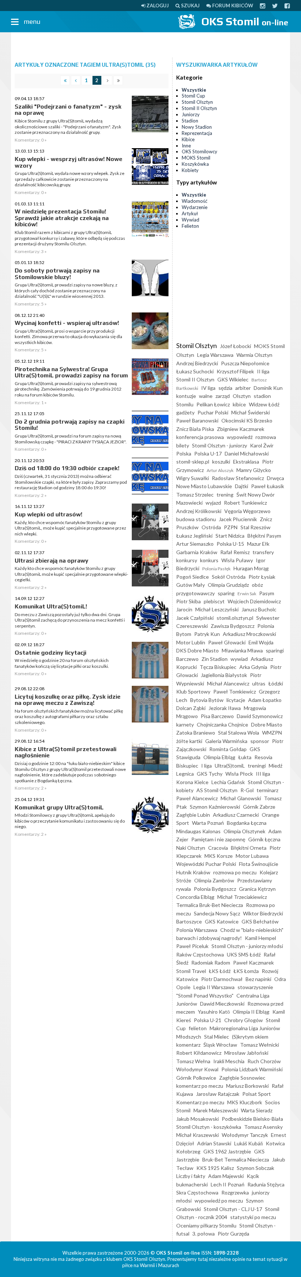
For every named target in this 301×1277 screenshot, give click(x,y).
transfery (263, 552)
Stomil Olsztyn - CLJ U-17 (233, 1209)
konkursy (186, 560)
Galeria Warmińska (226, 741)
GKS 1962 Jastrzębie (227, 1151)
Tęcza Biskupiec (218, 667)
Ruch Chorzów (264, 1061)
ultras (258, 683)
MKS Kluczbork (244, 1102)
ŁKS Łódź (220, 971)
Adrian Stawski (214, 1143)
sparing (226, 593)
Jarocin (184, 609)
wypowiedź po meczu (219, 1200)
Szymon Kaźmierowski (215, 807)
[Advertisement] (150, 45)
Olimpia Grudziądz (228, 585)
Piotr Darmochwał (222, 979)
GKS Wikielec (233, 379)
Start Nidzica (229, 536)
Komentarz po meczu (200, 1102)
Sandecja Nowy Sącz (217, 913)
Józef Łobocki (235, 346)
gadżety (185, 412)
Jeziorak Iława (224, 708)
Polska (183, 453)
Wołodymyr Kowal (197, 1069)
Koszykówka (195, 164)
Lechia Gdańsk (228, 782)
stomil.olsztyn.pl (235, 618)
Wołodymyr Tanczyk (245, 1135)
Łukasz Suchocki (195, 371)
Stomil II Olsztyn (199, 108)
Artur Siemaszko (195, 544)
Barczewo (187, 659)
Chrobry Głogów (243, 1020)
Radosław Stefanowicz (238, 478)
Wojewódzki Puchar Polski (206, 864)
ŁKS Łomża (246, 971)
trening (225, 494)
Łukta (244, 757)
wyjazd (213, 503)
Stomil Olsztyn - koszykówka (208, 1127)
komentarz (188, 1045)
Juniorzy (191, 114)
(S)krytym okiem (250, 1036)
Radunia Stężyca (265, 1184)
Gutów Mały (190, 585)
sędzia (225, 388)
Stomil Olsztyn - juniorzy (219, 445)
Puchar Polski (212, 412)
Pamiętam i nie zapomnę (218, 839)
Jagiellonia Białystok (224, 675)
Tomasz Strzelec (195, 494)
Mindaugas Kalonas (198, 831)
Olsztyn (242, 396)
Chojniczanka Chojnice (222, 724)
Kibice (188, 139)
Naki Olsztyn (190, 848)
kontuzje (186, 396)
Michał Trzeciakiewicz (242, 897)
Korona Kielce (192, 782)
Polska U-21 (207, 1020)
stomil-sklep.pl (192, 461)
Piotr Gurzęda (233, 1233)
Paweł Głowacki (227, 642)
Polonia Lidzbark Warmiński (252, 1069)
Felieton (190, 226)
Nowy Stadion (197, 127)
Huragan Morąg (251, 568)
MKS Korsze (218, 856)
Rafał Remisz (235, 552)
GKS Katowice (222, 921)
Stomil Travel (191, 971)
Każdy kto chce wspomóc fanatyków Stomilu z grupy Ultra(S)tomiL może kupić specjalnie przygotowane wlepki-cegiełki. (71, 574)
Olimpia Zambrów (214, 880)
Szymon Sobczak (255, 1168)
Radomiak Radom (210, 962)
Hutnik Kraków (193, 872)
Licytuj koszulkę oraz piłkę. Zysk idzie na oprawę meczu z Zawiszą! (67, 700)
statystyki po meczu (253, 1217)
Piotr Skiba (188, 601)
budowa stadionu (196, 519)
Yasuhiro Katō (214, 1012)
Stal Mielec (216, 1036)
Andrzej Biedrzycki (197, 363)
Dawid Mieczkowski (222, 1003)
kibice (239, 404)
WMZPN (272, 732)
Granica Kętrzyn (257, 889)
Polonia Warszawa (196, 930)
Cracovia (218, 848)
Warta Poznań (208, 823)
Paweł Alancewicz (197, 798)
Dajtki (241, 486)
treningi (257, 765)
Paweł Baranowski (197, 420)
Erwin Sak (246, 593)
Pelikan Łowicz (213, 404)
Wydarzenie (194, 207)
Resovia (263, 757)
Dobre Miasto (266, 724)
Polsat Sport (256, 1094)
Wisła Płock (239, 774)
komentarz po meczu (199, 1086)
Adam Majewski (226, 1176)
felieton (198, 1028)
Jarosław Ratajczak (217, 1094)
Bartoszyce (189, 921)
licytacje (235, 700)
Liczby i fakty (190, 1176)
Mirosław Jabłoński (246, 1053)
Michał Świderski (250, 412)
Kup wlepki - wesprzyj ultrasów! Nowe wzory (68, 162)
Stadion (190, 121)
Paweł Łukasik (267, 486)
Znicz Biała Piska (195, 429)
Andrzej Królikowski (198, 511)
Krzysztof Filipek (235, 371)
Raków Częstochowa (200, 954)
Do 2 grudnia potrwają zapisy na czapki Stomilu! (69, 425)
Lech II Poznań (227, 1184)
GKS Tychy (209, 774)
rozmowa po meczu (235, 872)
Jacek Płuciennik (238, 519)
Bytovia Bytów (207, 700)
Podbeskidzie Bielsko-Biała (252, 1119)
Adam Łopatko (265, 700)
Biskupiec (187, 765)
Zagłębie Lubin (193, 815)
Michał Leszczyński (217, 609)
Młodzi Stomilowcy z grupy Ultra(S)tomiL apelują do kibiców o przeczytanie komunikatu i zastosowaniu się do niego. (70, 820)
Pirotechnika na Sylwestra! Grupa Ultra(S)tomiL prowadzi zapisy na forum (71, 372)
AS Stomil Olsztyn (216, 790)
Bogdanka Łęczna (246, 823)
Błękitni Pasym (264, 536)
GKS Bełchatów (260, 921)
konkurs (209, 560)
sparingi (275, 650)
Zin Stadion (215, 659)
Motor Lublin (190, 642)
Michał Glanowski (241, 798)
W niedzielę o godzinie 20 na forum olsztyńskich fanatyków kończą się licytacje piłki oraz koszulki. (62, 663)
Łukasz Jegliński (194, 536)
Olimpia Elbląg (219, 757)
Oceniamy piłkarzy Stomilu (206, 1225)
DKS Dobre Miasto (197, 650)
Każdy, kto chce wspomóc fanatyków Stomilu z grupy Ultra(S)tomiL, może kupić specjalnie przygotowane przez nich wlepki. (70, 528)
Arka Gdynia (253, 667)
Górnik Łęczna (264, 839)
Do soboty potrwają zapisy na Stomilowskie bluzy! (57, 274)
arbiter (243, 388)
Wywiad (190, 220)
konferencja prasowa (200, 437)
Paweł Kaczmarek (253, 962)
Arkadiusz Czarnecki (236, 815)
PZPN (230, 527)
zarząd (222, 396)
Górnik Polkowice (196, 1078)
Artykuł (190, 213)
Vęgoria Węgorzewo (247, 511)
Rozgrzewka (235, 1192)
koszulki (221, 461)
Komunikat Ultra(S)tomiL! (51, 606)
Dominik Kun (268, 388)
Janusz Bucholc (259, 609)
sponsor (259, 741)
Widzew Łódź (264, 404)
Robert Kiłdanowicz (198, 1053)
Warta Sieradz (256, 1110)
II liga (263, 371)
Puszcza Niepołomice (245, 363)
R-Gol (247, 790)
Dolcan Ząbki (191, 708)
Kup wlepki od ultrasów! (48, 514)
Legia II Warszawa (214, 987)
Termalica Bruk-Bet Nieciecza (209, 905)
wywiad (239, 659)
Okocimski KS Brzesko (246, 420)
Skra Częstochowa (197, 1192)
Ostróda (211, 527)
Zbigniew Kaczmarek (240, 429)
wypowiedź (240, 437)
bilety (182, 445)
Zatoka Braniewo (195, 732)
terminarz (267, 790)
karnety (185, 724)
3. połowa (203, 1233)
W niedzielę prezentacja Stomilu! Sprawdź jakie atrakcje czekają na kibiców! (62, 218)
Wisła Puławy (237, 560)
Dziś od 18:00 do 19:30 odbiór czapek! (67, 468)
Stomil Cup (193, 96)
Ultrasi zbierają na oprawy (51, 560)
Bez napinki (258, 979)
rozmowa (265, 437)
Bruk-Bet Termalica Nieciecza (235, 1159)
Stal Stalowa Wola (238, 732)
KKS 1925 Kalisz (215, 1168)
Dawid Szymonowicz (260, 716)
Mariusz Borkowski (247, 1086)
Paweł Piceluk (192, 946)
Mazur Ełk (258, 544)
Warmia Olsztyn (254, 355)
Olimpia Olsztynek (244, 831)
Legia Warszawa (215, 355)
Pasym (266, 593)
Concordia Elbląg (195, 897)
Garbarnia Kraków (196, 552)
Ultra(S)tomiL (230, 765)
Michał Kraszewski (197, 1135)
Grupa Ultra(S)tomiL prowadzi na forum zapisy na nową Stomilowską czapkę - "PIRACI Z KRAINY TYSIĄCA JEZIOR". (71, 438)
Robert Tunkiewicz (245, 503)
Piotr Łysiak (262, 577)
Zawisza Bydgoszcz (232, 626)
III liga (263, 774)
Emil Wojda (261, 642)
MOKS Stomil (196, 158)
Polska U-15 (230, 544)
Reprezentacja (197, 133)
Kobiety (190, 170)
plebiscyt (214, 601)
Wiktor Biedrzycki (263, 913)
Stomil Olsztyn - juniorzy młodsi (247, 946)
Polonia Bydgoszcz (215, 889)
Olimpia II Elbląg (251, 1012)
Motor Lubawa (252, 856)
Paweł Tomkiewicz (234, 691)
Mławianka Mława (242, 650)
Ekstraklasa (246, 461)
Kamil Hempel (260, 938)
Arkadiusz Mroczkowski (249, 634)
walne (206, 396)
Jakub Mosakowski (197, 1119)
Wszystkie (194, 90)
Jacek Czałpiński (195, 618)
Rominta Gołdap (228, 749)
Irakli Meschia (228, 1061)
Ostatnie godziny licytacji (50, 652)
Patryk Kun (207, 634)
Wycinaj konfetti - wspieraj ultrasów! (67, 322)
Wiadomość (194, 201)
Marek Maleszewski (215, 1110)
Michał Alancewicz (228, 683)
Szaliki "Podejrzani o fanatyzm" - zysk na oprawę (68, 110)
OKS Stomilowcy (199, 151)
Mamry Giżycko (253, 470)
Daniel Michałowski (247, 453)
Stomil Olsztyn (197, 102)
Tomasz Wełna (193, 1061)
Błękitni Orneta (248, 848)
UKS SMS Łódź (244, 954)
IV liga (208, 388)
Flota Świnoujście (258, 864)
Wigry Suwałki (192, 478)
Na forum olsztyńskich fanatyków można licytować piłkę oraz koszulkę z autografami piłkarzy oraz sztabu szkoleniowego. (69, 716)
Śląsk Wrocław (220, 1045)
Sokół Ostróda (229, 577)
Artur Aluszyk (220, 470)
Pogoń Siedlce (192, 577)
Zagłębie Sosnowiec (242, 1078)
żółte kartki (189, 741)
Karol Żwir (261, 445)
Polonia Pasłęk (216, 568)
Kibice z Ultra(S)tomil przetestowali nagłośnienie (65, 752)
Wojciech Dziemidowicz (254, 601)
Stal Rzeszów (255, 527)
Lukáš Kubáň (248, 1143)
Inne (186, 146)
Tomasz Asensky (263, 1127)
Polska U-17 (208, 453)
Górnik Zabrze (259, 807)
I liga (206, 765)
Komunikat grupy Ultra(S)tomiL (59, 807)
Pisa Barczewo (217, 716)
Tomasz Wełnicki (259, 1045)
